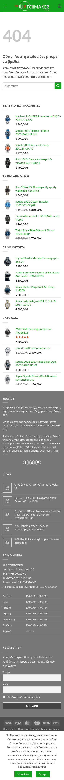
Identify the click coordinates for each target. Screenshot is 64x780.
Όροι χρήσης (9, 729)
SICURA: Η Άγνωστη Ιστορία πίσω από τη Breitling (37, 541)
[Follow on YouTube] (38, 462)
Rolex (20, 447)
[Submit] (58, 85)
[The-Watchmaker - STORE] (32, 6)
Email (6, 684)
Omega (35, 447)
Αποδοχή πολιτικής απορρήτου (24, 696)
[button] (5, 6)
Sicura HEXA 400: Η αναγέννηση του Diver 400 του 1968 (36, 499)
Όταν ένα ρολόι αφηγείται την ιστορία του (36, 486)
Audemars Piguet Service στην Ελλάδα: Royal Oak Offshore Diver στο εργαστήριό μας (37, 514)
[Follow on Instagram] (32, 462)
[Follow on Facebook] (26, 462)
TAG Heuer (45, 450)
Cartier (7, 450)
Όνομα (6, 672)
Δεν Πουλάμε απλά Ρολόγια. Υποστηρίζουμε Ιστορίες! (31, 527)
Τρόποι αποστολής (50, 729)
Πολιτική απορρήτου (28, 729)
